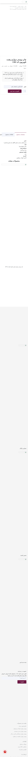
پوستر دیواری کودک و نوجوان (19, 728)
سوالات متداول (23, 744)
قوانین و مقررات (22, 749)
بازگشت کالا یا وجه (22, 746)
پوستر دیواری (20, 6)
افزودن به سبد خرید (14, 91)
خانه (25, 6)
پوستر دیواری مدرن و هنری (20, 731)
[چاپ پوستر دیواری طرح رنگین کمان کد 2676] (14, 164)
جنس (25, 86)
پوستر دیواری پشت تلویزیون (20, 7)
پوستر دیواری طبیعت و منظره (19, 736)
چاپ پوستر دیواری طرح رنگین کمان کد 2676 (14, 266)
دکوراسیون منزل (13, 6)
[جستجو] (19, 1)
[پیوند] (24, 1)
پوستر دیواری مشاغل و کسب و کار (18, 733)
